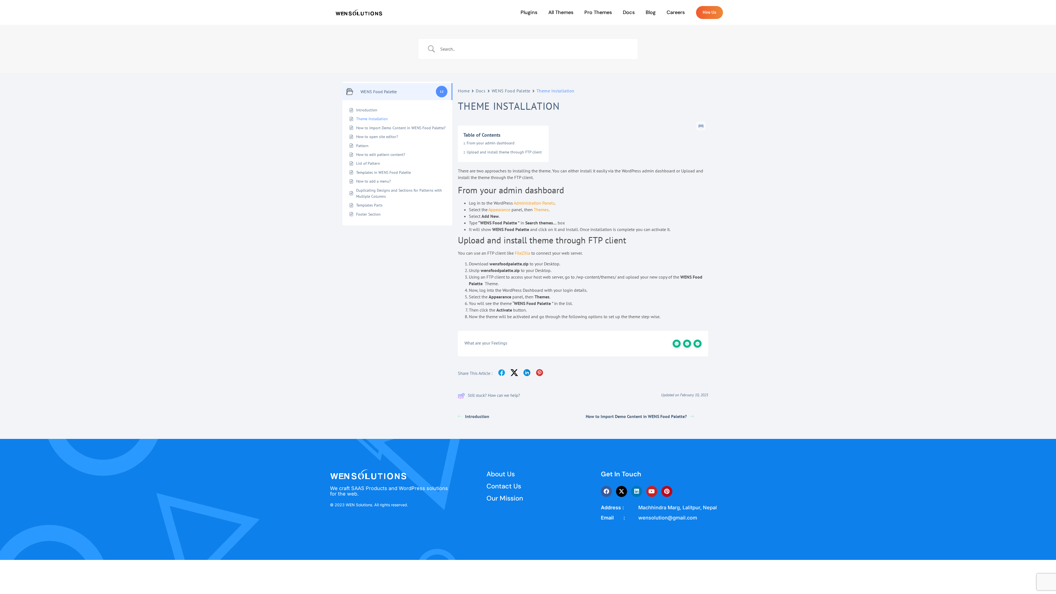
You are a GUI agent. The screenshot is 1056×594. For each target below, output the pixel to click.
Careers (676, 12)
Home (464, 91)
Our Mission (504, 498)
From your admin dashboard (491, 143)
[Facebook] (606, 491)
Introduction (477, 416)
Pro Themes (598, 12)
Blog (651, 12)
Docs (629, 12)
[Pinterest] (666, 491)
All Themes (560, 12)
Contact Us (503, 486)
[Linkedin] (636, 491)
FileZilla (522, 253)
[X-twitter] (621, 491)
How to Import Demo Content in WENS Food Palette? (636, 416)
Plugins (529, 12)
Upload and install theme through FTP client (504, 152)
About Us (500, 474)
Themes (541, 209)
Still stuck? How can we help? (494, 395)
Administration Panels (534, 203)
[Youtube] (651, 491)
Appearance (499, 209)
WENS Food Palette (511, 91)
